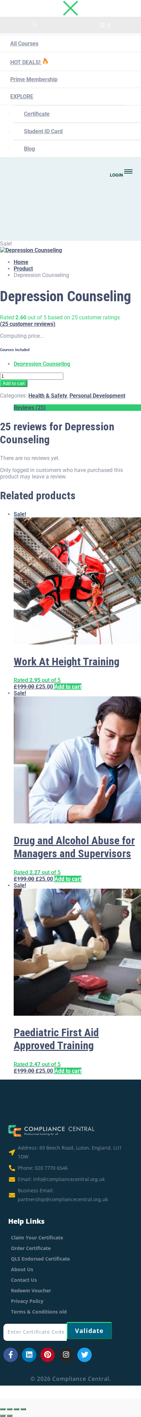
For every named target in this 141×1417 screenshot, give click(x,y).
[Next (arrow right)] (9, 1416)
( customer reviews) (27, 324)
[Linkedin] (29, 1355)
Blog (29, 148)
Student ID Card (43, 131)
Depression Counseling (42, 364)
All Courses (24, 43)
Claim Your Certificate (37, 1237)
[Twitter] (84, 1355)
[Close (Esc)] (23, 1409)
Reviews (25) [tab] (30, 407)
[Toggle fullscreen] (9, 1409)
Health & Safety (47, 395)
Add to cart (14, 383)
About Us (22, 1269)
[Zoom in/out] (2, 1409)
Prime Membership (33, 79)
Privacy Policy (27, 1301)
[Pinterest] (47, 1355)
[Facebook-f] (10, 1355)
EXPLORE (21, 96)
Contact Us (24, 1280)
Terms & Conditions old (39, 1311)
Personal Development (97, 395)
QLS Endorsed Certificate (40, 1258)
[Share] (16, 1409)
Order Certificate (31, 1248)
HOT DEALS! (26, 62)
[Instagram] (66, 1355)
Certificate (37, 114)
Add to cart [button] (67, 686)
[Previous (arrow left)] (2, 1416)
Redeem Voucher (31, 1290)
